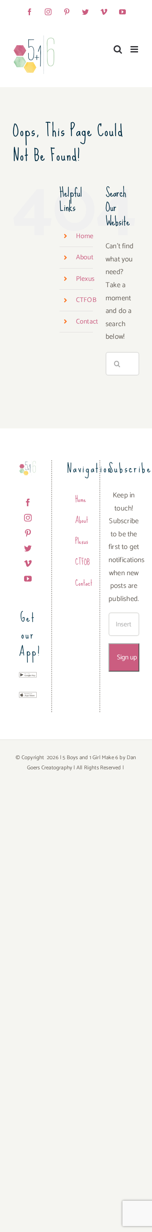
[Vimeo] (28, 563)
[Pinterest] (28, 533)
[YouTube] (28, 578)
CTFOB (86, 300)
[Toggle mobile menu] (134, 49)
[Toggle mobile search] (118, 49)
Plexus (85, 279)
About (84, 257)
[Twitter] (28, 548)
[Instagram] (28, 517)
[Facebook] (28, 502)
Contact (87, 321)
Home (85, 236)
